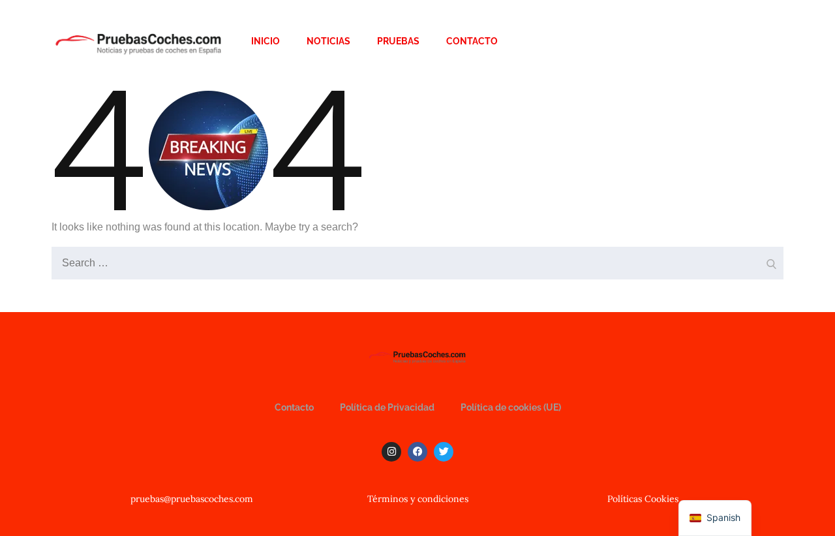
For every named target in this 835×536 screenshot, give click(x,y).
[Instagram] (391, 452)
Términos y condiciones (417, 499)
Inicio (265, 41)
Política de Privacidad (387, 407)
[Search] (770, 260)
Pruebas (398, 41)
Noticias (328, 41)
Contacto (472, 41)
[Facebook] (417, 452)
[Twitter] (443, 452)
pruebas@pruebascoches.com (191, 499)
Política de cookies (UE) (511, 407)
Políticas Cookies (642, 499)
